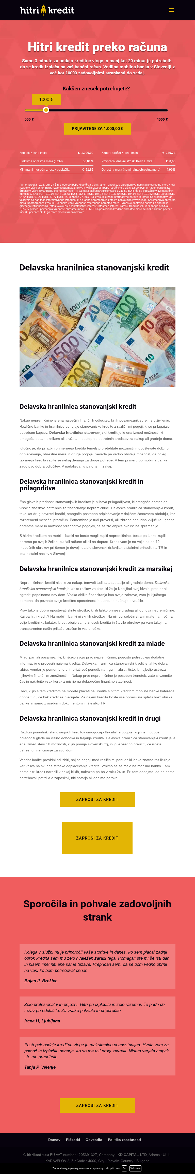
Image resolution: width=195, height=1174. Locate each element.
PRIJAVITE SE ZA (97, 128)
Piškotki (73, 1140)
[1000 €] (46, 110)
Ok (124, 1168)
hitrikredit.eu (38, 1155)
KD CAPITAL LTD (132, 1155)
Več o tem (135, 1168)
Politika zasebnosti (124, 1140)
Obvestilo (94, 1140)
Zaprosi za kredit (97, 799)
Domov (54, 1140)
